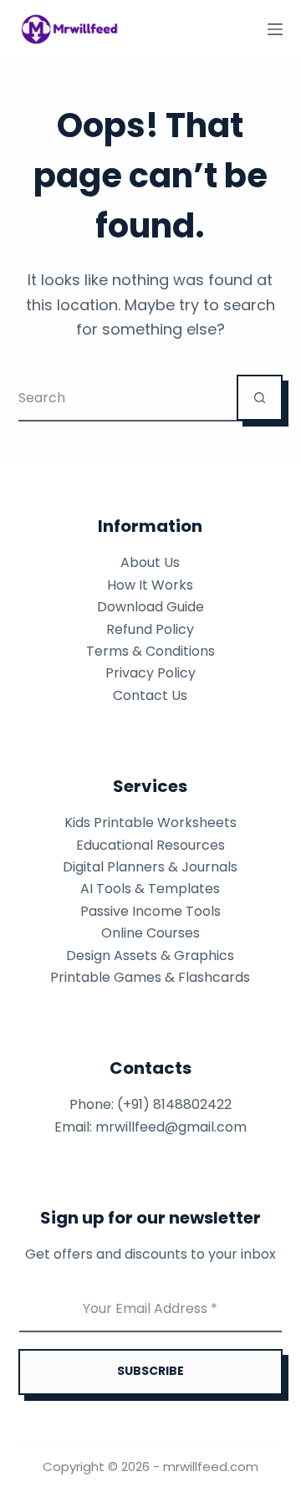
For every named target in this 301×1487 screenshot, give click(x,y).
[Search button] (260, 398)
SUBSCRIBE (150, 1370)
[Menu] (275, 29)
